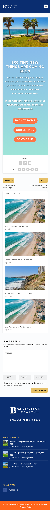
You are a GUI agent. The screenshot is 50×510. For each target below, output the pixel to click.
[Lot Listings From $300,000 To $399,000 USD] (5, 454)
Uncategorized (27, 446)
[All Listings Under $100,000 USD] (25, 278)
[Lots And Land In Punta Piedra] (25, 311)
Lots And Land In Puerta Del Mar (23, 464)
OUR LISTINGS (25, 130)
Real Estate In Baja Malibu (16, 226)
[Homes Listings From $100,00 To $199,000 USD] (5, 443)
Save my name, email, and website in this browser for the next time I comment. (24, 384)
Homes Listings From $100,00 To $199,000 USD (28, 442)
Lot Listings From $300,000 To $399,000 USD (27, 454)
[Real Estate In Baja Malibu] (25, 211)
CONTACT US (25, 139)
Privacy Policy (26, 507)
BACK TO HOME (25, 120)
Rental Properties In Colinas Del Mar (20, 260)
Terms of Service (39, 504)
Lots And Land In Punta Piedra (18, 327)
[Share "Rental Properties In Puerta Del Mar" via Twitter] (25, 163)
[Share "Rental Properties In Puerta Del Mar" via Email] (29, 163)
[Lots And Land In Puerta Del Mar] (5, 465)
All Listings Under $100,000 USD (18, 293)
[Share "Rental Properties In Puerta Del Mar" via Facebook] (20, 163)
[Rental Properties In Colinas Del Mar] (25, 244)
